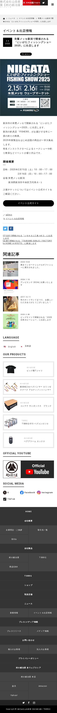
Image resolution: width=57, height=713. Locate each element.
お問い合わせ (28, 640)
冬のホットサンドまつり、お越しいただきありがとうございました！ (37, 301)
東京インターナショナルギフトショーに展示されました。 (37, 266)
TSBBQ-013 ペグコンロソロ (35, 424)
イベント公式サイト (28, 203)
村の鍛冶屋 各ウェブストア (28, 668)
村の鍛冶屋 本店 (28, 677)
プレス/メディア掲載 (28, 622)
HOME (28, 512)
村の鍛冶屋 (31, 367)
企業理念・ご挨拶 (14, 530)
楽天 (14, 686)
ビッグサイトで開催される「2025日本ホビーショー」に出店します (36, 318)
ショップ (28, 585)
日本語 (28, 346)
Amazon (43, 686)
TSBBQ (25, 420)
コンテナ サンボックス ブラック (36, 406)
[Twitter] (43, 2)
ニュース (12, 18)
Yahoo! (14, 695)
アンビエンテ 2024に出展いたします (37, 283)
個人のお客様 (14, 649)
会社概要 (28, 521)
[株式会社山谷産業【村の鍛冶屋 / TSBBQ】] (11, 5)
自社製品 (28, 548)
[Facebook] (28, 702)
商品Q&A (13, 567)
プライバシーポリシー (28, 658)
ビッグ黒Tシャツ (35, 371)
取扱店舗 (28, 594)
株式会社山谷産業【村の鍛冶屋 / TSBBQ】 (34, 709)
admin (9, 215)
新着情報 (14, 613)
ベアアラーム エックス (34, 441)
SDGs (14, 539)
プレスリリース (14, 631)
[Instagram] (33, 702)
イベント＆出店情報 (15, 219)
